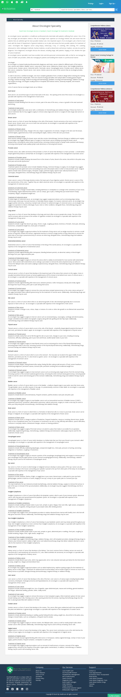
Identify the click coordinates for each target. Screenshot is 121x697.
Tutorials (91, 684)
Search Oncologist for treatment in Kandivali (60, 31)
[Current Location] (31, 9)
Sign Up (111, 4)
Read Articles (93, 676)
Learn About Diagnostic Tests (98, 680)
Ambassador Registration (70, 690)
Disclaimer (39, 676)
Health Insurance (67, 686)
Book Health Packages (69, 682)
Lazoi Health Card (67, 671)
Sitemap (38, 680)
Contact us (92, 671)
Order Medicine (67, 684)
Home (10, 20)
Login (101, 4)
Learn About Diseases (96, 678)
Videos (91, 686)
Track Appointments (95, 673)
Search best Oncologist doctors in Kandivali (32, 31)
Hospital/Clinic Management (71, 674)
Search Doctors (67, 678)
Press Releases (40, 673)
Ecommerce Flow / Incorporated (99, 674)
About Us (38, 671)
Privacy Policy (40, 678)
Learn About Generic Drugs (97, 682)
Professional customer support (71, 688)
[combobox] (46, 9)
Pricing (90, 4)
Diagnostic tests (67, 680)
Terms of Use (40, 674)
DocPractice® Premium (69, 673)
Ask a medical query (68, 676)
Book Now (102, 50)
